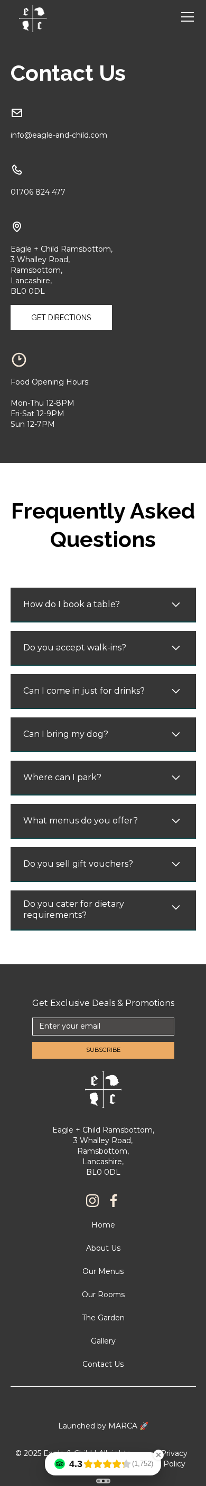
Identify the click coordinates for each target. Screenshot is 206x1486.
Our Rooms (103, 1294)
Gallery (103, 1341)
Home (103, 1225)
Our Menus (103, 1271)
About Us (103, 1248)
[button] (185, 17)
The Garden (103, 1317)
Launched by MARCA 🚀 (103, 1426)
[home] (32, 17)
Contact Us (103, 1364)
